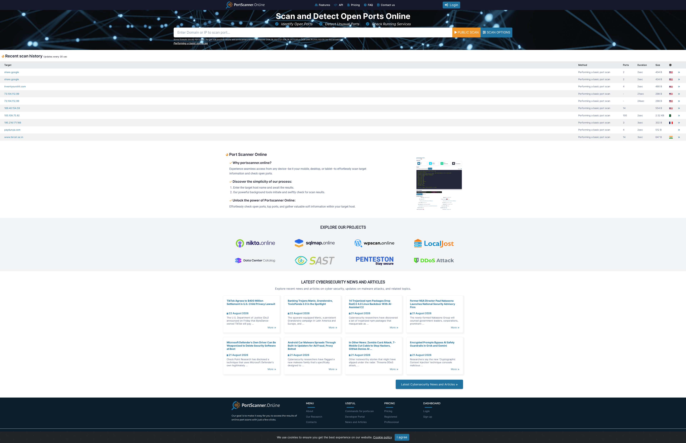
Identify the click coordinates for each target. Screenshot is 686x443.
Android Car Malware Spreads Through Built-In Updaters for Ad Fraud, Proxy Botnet (312, 345)
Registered (390, 416)
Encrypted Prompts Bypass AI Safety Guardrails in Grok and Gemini (432, 344)
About (309, 411)
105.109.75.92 (12, 115)
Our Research (314, 416)
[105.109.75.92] (679, 115)
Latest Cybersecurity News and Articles (428, 384)
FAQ (370, 5)
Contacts (311, 421)
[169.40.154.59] (679, 108)
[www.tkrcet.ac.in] (679, 137)
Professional (391, 421)
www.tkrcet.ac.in (13, 137)
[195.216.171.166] (679, 123)
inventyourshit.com (15, 86)
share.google (11, 72)
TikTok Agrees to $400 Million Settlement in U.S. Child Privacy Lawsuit (251, 302)
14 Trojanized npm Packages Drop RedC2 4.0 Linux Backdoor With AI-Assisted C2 (370, 304)
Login (453, 5)
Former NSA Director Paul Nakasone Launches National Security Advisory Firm (432, 304)
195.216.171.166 (12, 122)
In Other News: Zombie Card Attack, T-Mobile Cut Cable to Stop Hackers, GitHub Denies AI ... (372, 345)
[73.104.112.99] (679, 94)
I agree (402, 437)
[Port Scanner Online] (245, 5)
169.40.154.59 (12, 108)
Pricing (355, 5)
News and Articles (356, 421)
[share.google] (679, 72)
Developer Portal (355, 416)
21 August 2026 (360, 313)
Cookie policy (382, 437)
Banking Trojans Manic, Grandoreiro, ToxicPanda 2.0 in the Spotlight (310, 302)
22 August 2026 (238, 313)
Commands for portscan (359, 411)
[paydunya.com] (679, 130)
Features (324, 5)
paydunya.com (12, 129)
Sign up (427, 416)
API (340, 5)
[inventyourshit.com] (679, 86)
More (271, 327)
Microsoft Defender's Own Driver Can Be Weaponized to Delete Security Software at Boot (251, 345)
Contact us (388, 5)
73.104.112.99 (11, 93)
